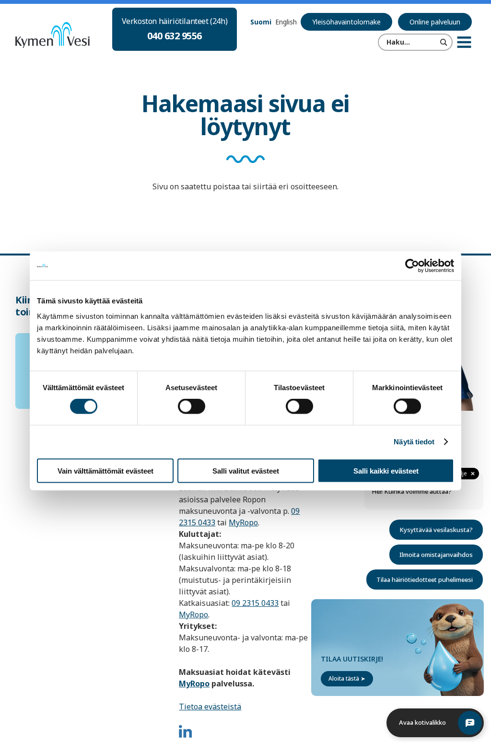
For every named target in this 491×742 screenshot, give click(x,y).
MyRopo (243, 522)
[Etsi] (444, 42)
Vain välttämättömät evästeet (105, 470)
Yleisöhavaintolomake (346, 21)
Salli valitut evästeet (245, 470)
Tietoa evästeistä (210, 706)
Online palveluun (434, 21)
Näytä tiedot (414, 442)
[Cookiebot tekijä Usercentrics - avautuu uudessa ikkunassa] (412, 266)
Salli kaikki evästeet (386, 470)
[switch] (191, 406)
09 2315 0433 (255, 603)
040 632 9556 (174, 35)
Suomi (260, 21)
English (286, 21)
